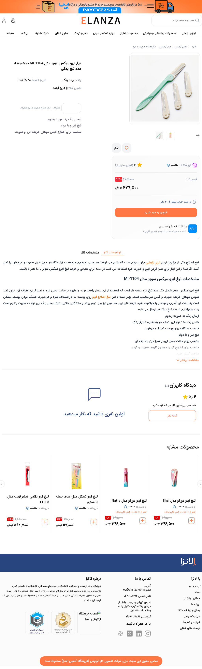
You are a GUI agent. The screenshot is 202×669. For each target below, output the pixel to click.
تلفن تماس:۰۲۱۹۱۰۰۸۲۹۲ (137, 596)
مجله (10, 33)
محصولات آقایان (129, 33)
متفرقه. (56, 108)
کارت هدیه (194, 587)
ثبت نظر (172, 416)
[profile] (4, 20)
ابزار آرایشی (165, 46)
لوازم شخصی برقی (103, 33)
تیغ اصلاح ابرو (101, 296)
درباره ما (195, 604)
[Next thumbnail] (197, 135)
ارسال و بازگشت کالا (189, 610)
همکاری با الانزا (192, 598)
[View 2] (170, 135)
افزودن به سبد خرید (156, 212)
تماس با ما (143, 578)
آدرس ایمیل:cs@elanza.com (137, 588)
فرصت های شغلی (190, 628)
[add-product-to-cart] (191, 520)
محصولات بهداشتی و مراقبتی (159, 33)
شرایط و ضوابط (191, 622)
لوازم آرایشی (188, 33)
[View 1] (159, 135)
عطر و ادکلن (61, 33)
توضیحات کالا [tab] (112, 252)
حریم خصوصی (191, 616)
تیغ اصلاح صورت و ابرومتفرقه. (35, 108)
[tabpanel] (101, 310)
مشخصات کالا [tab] (90, 252)
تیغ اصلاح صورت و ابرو (144, 46)
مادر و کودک (81, 33)
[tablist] (101, 252)
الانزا (194, 46)
